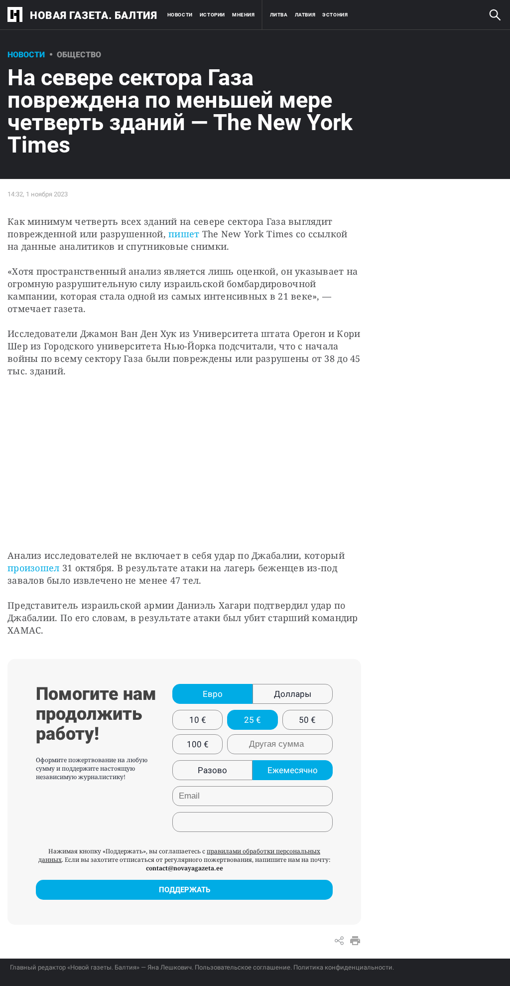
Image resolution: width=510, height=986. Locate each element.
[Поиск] (495, 15)
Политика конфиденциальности (342, 967)
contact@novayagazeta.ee (184, 868)
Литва (279, 14)
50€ (307, 720)
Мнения (243, 14)
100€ (198, 744)
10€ (197, 720)
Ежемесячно (292, 770)
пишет (183, 234)
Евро (213, 694)
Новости (180, 14)
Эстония (335, 14)
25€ (252, 720)
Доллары (292, 694)
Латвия (305, 14)
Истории (212, 14)
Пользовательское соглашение (242, 967)
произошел (33, 568)
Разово (212, 770)
